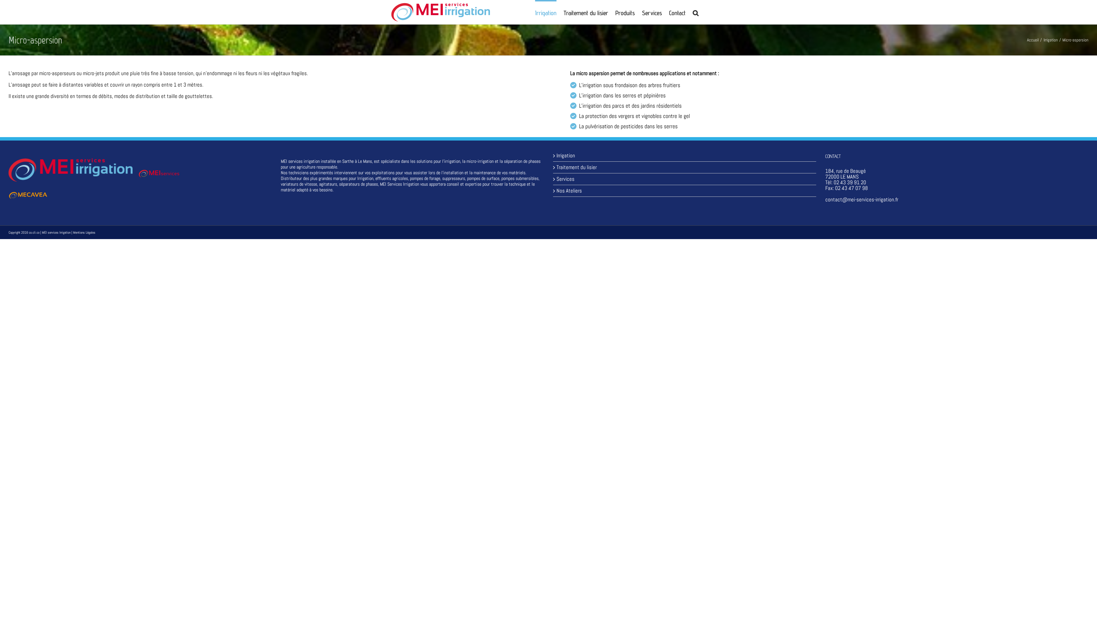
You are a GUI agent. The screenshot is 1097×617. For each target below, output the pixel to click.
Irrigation (565, 156)
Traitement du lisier (576, 167)
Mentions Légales (84, 232)
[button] (695, 12)
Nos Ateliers (569, 191)
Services (565, 179)
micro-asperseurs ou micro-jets (71, 73)
